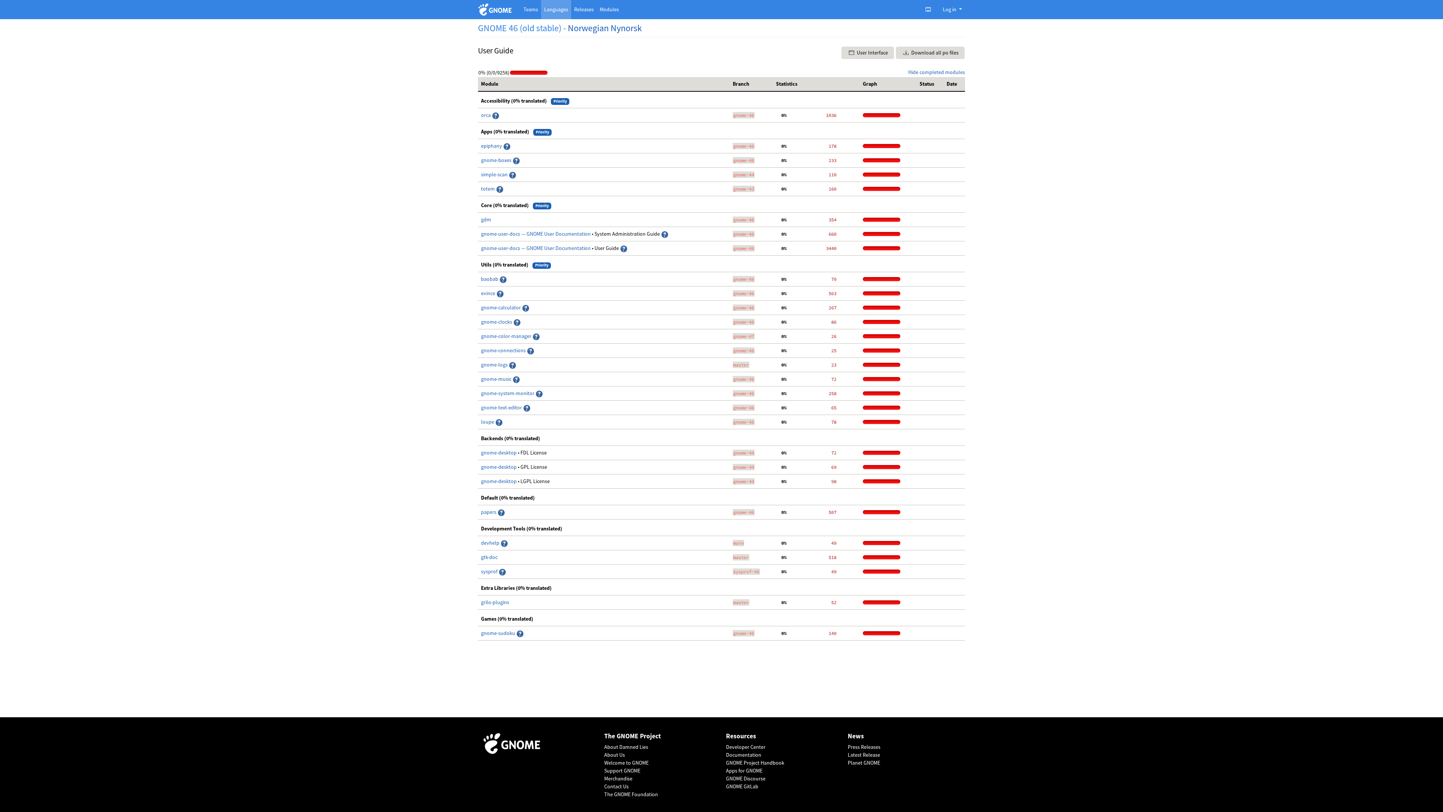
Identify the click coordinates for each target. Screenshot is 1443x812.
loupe (488, 421)
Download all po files (934, 52)
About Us (614, 754)
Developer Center (745, 747)
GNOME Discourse (745, 778)
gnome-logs (495, 364)
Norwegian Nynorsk (605, 28)
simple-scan (495, 174)
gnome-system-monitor (508, 393)
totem (488, 188)
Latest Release (864, 754)
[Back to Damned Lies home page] (496, 9)
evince (488, 293)
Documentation (743, 754)
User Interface (872, 52)
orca (486, 115)
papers (489, 512)
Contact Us (616, 786)
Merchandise (618, 778)
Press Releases (864, 747)
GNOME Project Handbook (755, 762)
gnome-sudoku (498, 633)
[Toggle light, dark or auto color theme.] (930, 9)
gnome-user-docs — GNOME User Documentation (536, 233)
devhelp (490, 542)
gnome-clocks (497, 321)
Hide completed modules (936, 72)
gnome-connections (504, 350)
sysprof (490, 571)
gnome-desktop (499, 452)
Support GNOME (622, 770)
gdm (486, 219)
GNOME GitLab (742, 786)
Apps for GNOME (744, 770)
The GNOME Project (632, 736)
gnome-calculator (501, 307)
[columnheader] (604, 84)
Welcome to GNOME (626, 762)
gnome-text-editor (502, 407)
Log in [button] (950, 9)
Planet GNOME (864, 762)
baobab (490, 279)
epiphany (492, 145)
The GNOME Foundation (631, 794)
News (856, 736)
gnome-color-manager (506, 336)
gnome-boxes (497, 160)
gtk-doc (489, 557)
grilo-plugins (495, 602)
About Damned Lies (626, 747)
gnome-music (497, 379)
